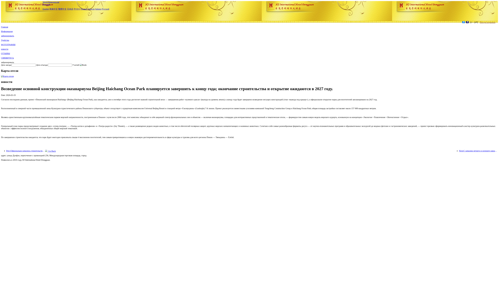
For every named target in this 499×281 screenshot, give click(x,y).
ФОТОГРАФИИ (8, 45)
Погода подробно (487, 22)
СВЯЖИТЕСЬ (7, 58)
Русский (46, 4)
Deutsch (84, 9)
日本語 (70, 9)
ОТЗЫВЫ (5, 53)
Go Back (51, 151)
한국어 (77, 9)
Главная (4, 27)
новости (4, 49)
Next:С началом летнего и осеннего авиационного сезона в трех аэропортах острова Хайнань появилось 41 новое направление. (478, 151)
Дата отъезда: (42, 65)
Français (91, 9)
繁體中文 (62, 9)
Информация (7, 31)
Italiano (98, 9)
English (46, 9)
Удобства (5, 40)
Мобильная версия (51, 2)
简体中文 (53, 9)
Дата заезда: (6, 65)
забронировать (7, 36)
